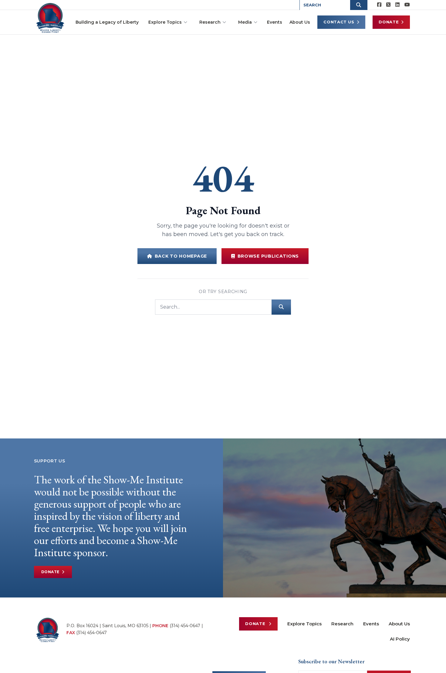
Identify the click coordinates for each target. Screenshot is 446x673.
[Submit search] (281, 307)
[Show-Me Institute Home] (50, 18)
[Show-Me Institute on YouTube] (407, 5)
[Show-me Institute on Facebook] (379, 5)
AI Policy (400, 639)
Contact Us (338, 21)
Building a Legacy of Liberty (107, 22)
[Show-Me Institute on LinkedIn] (397, 5)
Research (210, 22)
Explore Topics (165, 22)
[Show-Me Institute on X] (388, 5)
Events (274, 22)
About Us (299, 22)
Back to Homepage (181, 256)
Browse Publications (268, 256)
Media (245, 22)
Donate (389, 21)
